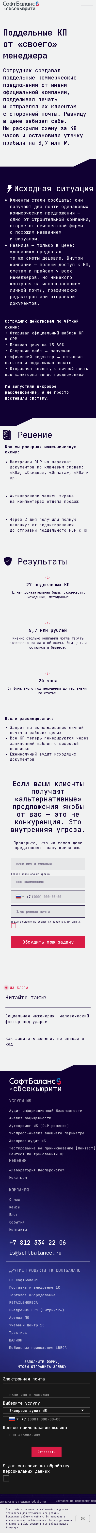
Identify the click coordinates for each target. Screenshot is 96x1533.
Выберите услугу (21, 1403)
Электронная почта (24, 1379)
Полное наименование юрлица (30, 874)
